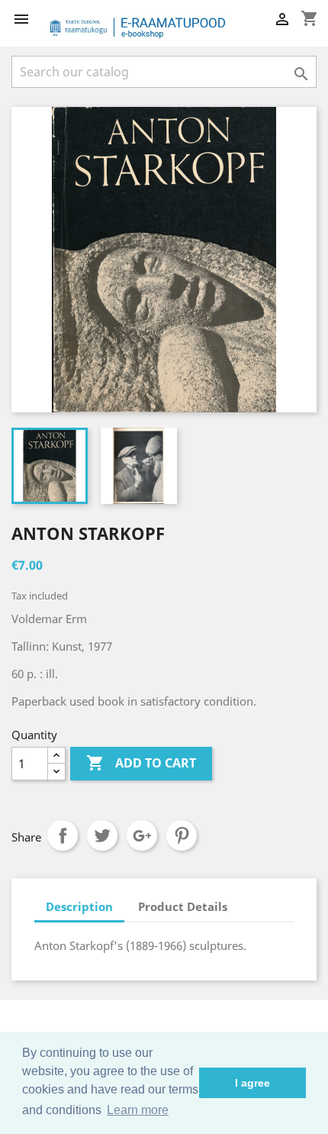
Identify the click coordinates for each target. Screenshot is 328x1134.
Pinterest (181, 835)
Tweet (102, 835)
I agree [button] (252, 1083)
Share (62, 835)
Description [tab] (79, 906)
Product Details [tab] (182, 906)
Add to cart (141, 763)
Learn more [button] (138, 1109)
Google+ (142, 835)
